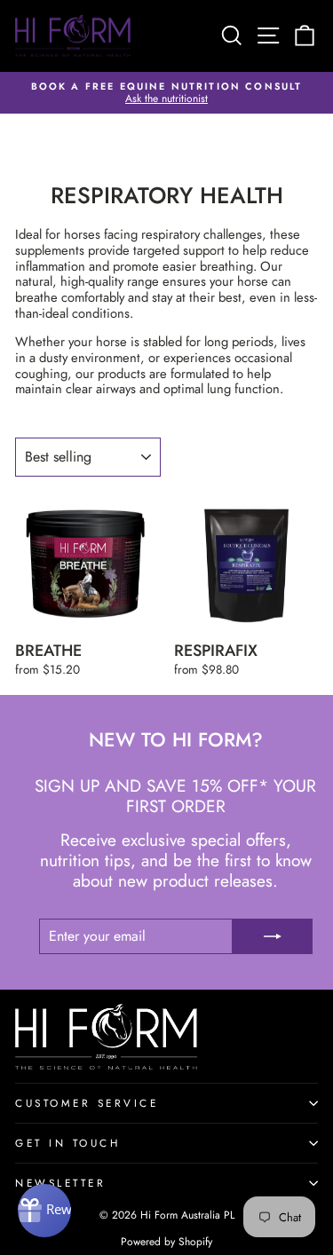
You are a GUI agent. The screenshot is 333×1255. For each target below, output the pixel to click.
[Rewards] (44, 1210)
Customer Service (87, 1102)
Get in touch (67, 1142)
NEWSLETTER (60, 1182)
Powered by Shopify (166, 1242)
